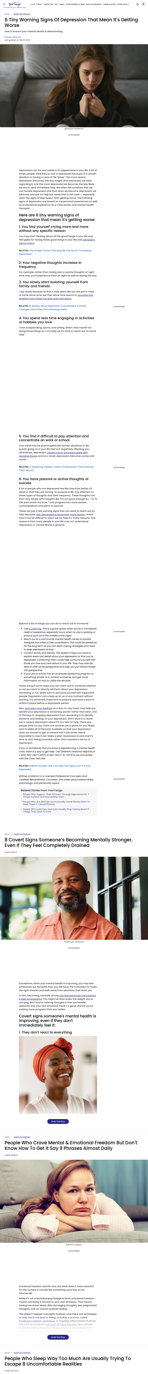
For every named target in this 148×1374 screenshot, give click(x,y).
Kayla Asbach (11, 852)
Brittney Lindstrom (13, 37)
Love (33, 4)
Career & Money (109, 4)
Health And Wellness (22, 14)
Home (7, 14)
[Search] (137, 4)
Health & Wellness (93, 4)
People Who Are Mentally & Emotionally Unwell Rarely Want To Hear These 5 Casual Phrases (56, 802)
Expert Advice (123, 4)
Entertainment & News (75, 4)
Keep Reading (58, 1121)
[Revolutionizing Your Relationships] (15, 4)
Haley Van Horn (11, 1371)
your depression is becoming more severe (60, 514)
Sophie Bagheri (11, 1155)
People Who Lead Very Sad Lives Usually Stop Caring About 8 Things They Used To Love (56, 810)
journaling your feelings (38, 708)
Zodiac (39, 4)
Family (62, 4)
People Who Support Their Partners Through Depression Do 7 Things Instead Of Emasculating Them (56, 795)
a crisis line (35, 628)
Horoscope (48, 4)
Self (56, 4)
